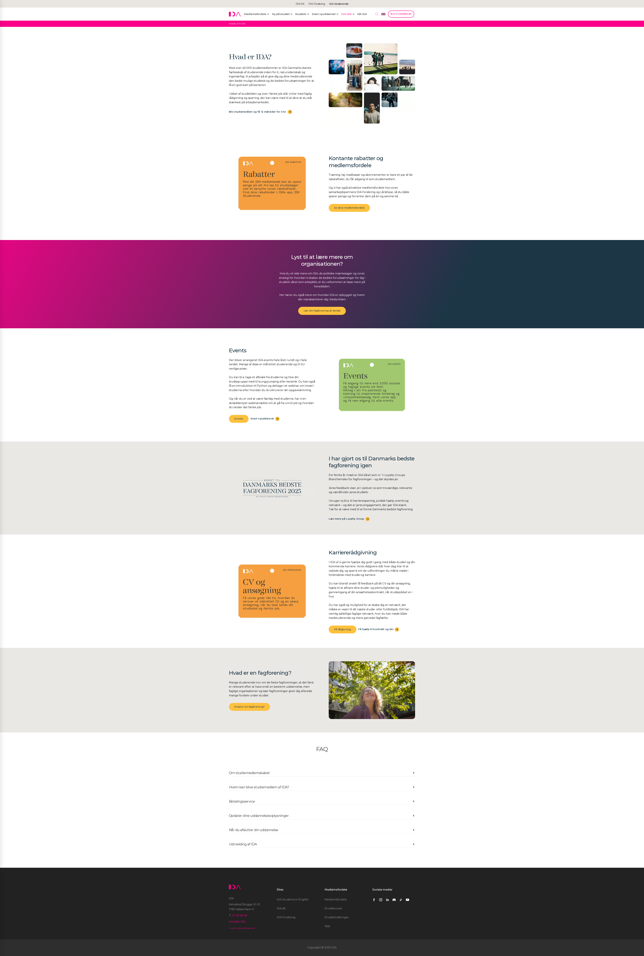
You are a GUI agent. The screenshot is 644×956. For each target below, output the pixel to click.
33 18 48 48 (239, 915)
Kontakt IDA (237, 921)
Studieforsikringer (337, 917)
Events (238, 418)
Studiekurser (333, 908)
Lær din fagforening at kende (322, 310)
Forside (232, 23)
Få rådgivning (342, 629)
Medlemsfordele (336, 899)
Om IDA (241, 23)
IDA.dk (281, 908)
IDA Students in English (292, 899)
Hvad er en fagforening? (249, 706)
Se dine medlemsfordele (349, 207)
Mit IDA (362, 14)
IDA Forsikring (316, 3)
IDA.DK (300, 3)
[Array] (375, 899)
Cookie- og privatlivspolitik (242, 928)
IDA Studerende (338, 3)
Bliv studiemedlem (401, 14)
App (327, 926)
